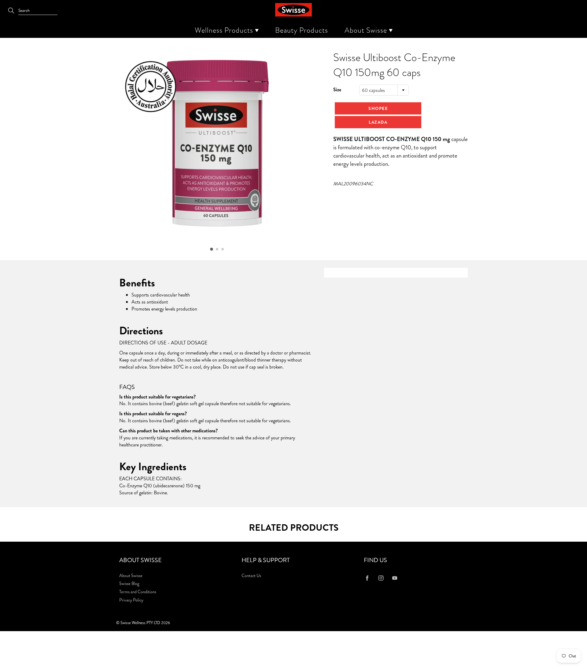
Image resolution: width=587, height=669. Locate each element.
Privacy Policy (131, 600)
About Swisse (367, 30)
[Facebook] (367, 578)
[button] (211, 249)
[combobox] (384, 90)
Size (337, 89)
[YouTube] (394, 578)
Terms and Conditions (137, 592)
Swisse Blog (129, 583)
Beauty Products (301, 30)
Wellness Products (225, 30)
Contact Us (251, 576)
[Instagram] (380, 578)
